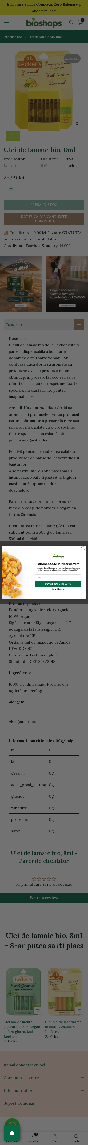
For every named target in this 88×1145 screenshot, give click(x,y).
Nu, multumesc (58, 589)
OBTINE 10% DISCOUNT (58, 584)
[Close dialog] (83, 548)
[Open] (12, 1133)
